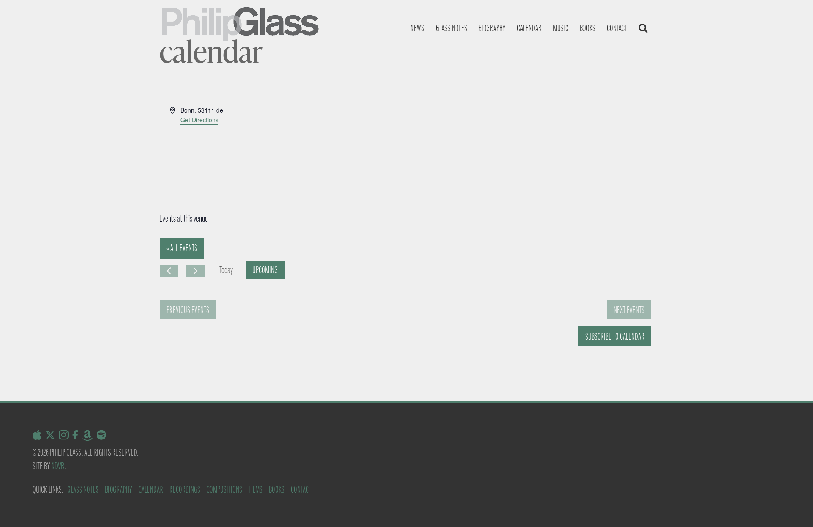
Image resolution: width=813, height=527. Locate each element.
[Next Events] (195, 271)
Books (587, 28)
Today (226, 270)
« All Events (181, 248)
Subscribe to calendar (614, 336)
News (417, 28)
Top (792, 507)
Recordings (184, 489)
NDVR (57, 466)
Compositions (224, 489)
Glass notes (451, 28)
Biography (492, 28)
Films (256, 489)
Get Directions (199, 119)
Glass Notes (83, 489)
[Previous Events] (169, 271)
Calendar (529, 28)
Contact (617, 28)
